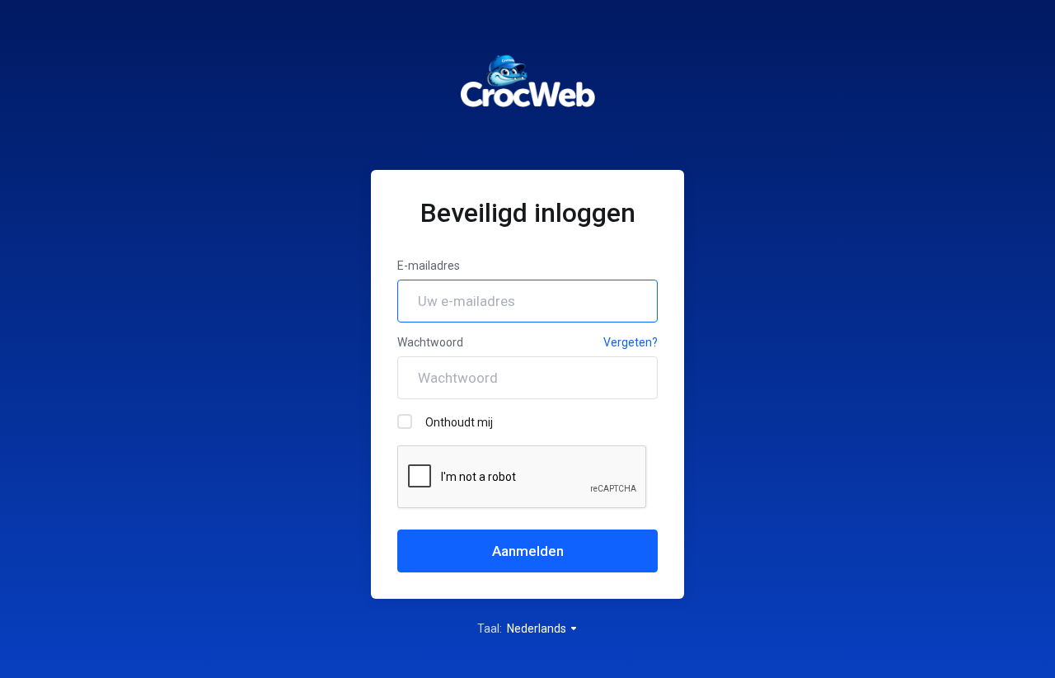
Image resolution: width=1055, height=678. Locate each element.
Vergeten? (630, 342)
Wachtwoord (430, 342)
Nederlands (538, 628)
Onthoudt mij (459, 422)
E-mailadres (428, 265)
